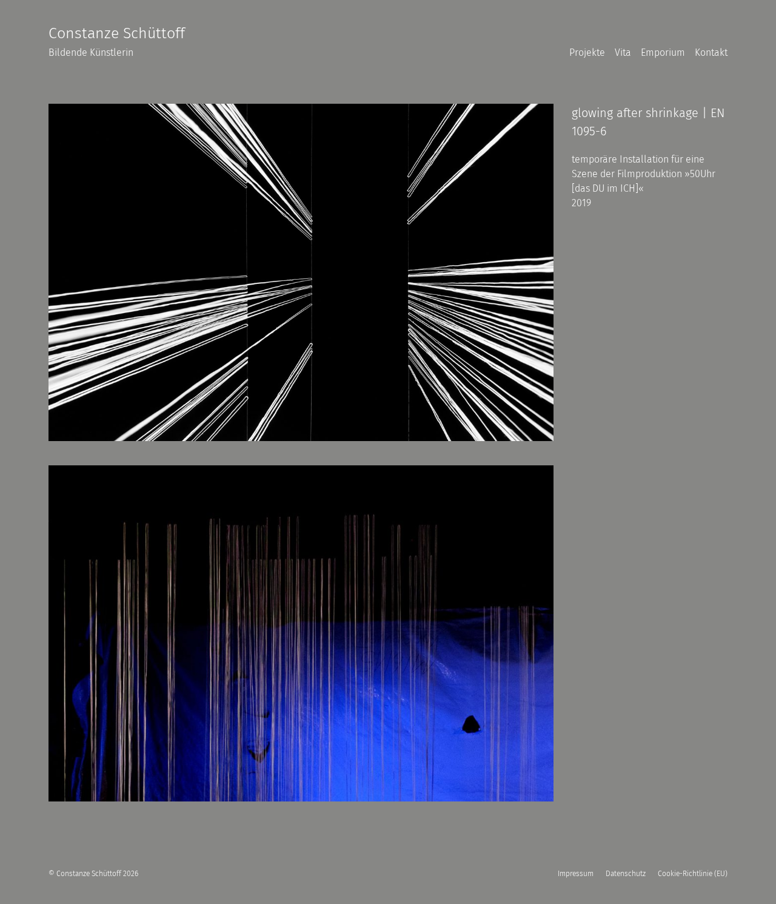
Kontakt (711, 52)
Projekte (587, 52)
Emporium (663, 52)
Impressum (576, 873)
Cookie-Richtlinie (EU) (693, 873)
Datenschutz (626, 873)
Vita (623, 52)
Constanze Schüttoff (116, 33)
